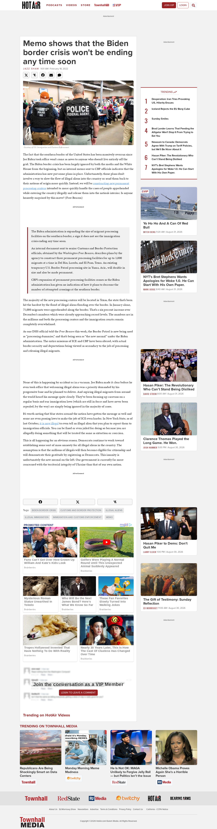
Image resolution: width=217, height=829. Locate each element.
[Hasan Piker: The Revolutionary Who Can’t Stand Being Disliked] (169, 365)
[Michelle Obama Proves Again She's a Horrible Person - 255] (176, 747)
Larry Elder (149, 552)
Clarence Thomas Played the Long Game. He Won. (166, 441)
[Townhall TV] (102, 5)
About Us (53, 809)
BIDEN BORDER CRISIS (44, 510)
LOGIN (182, 5)
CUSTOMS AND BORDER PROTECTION (80, 510)
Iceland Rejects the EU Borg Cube (171, 109)
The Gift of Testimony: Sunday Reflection (167, 601)
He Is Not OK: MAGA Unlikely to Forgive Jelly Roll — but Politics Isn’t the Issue (130, 772)
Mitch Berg (149, 232)
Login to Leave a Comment (78, 692)
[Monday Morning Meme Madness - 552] (86, 747)
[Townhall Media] (32, 822)
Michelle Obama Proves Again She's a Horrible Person (173, 772)
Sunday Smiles (160, 118)
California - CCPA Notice (157, 809)
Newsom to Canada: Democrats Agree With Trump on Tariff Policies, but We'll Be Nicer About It (172, 145)
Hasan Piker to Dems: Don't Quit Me (165, 545)
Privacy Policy (125, 809)
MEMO (109, 517)
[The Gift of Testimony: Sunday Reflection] (169, 579)
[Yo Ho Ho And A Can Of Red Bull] (169, 203)
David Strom (150, 393)
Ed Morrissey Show (67, 809)
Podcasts (54, 5)
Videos (71, 5)
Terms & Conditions (108, 809)
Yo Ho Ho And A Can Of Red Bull (165, 225)
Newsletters (83, 809)
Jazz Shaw (31, 68)
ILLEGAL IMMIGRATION (37, 517)
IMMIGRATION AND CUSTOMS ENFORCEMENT (77, 517)
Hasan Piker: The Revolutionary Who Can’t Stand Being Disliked (168, 387)
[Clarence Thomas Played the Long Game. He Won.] (169, 418)
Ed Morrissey (150, 608)
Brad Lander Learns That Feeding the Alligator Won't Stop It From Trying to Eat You (173, 132)
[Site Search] (193, 5)
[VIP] (117, 5)
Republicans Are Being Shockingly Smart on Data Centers (38, 772)
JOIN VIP (169, 5)
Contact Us (138, 809)
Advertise (94, 809)
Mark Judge (149, 289)
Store (85, 5)
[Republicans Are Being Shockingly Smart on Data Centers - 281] (40, 747)
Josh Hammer (150, 447)
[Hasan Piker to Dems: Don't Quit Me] (169, 523)
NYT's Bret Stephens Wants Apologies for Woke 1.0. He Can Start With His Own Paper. (173, 169)
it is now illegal (49, 423)
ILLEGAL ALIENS (114, 510)
